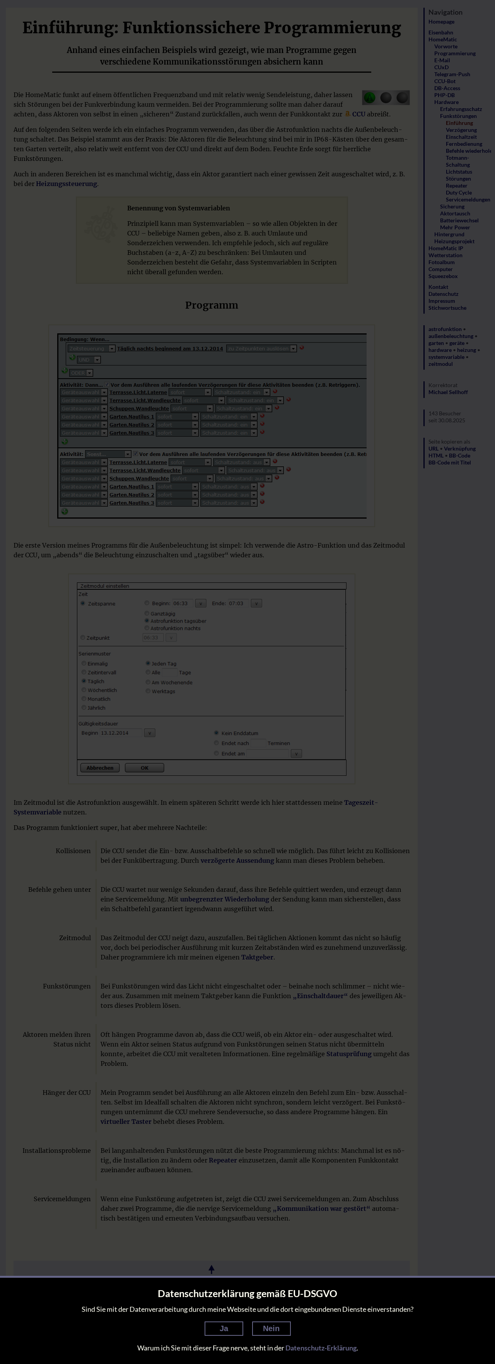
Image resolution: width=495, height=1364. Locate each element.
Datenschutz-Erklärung (321, 1348)
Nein (271, 1328)
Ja (224, 1328)
